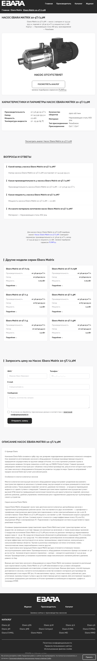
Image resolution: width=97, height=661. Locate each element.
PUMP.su (62, 90)
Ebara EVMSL (8, 633)
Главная (49, 3)
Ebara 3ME (24, 629)
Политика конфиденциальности (57, 643)
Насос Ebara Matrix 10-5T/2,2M (46, 235)
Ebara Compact (46, 629)
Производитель (63, 3)
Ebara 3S (91, 625)
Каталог (78, 3)
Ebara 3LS (70, 625)
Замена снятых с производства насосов (48, 613)
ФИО (10, 371)
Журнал (89, 3)
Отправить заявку (19, 421)
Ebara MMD (90, 633)
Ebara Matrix (36, 633)
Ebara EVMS (67, 629)
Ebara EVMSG (89, 629)
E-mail (10, 382)
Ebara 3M (6, 629)
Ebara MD (63, 633)
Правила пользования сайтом (58, 646)
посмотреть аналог (48, 84)
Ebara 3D (6, 625)
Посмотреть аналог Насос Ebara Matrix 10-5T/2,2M (48, 141)
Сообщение (12, 393)
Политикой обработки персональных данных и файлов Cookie (30, 658)
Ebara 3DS (26, 625)
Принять (89, 657)
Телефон (54, 371)
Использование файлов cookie (58, 649)
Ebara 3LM (48, 625)
